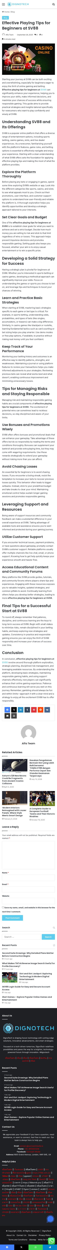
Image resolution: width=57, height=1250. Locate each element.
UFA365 (5, 1212)
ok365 (43, 1189)
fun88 (50, 1202)
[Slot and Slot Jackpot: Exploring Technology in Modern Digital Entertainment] (9, 977)
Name (5, 873)
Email (5, 884)
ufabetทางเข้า (38, 1212)
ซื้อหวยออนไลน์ (19, 1173)
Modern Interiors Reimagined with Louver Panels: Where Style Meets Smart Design (14, 811)
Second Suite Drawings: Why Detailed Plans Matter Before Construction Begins (28, 954)
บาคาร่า (17, 1182)
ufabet (13, 1176)
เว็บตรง (48, 1199)
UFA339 (26, 1202)
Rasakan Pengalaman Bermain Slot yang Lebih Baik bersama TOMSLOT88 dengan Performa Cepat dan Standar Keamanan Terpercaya (42, 768)
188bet (39, 1205)
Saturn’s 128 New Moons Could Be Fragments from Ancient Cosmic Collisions (14, 779)
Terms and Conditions (17, 1240)
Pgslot (26, 1189)
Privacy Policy (44, 1235)
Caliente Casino (8, 1209)
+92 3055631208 (31, 1149)
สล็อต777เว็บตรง (18, 1186)
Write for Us (43, 1240)
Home (6, 12)
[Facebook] (7, 710)
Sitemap (32, 1240)
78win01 (42, 1179)
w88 (4, 1205)
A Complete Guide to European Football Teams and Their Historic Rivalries (42, 812)
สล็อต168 (6, 1186)
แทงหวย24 (12, 1199)
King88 (9, 1189)
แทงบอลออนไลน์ (38, 1202)
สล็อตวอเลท (38, 1199)
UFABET (45, 1176)
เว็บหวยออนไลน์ (41, 1196)
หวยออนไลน (16, 1202)
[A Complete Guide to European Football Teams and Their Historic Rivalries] (42, 798)
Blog (13, 12)
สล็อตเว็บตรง (10, 1058)
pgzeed (27, 1176)
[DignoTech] (18, 4)
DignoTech (46, 1231)
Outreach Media (33, 1152)
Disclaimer (32, 1235)
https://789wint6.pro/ (32, 1182)
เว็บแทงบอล (18, 1169)
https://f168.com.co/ (41, 1173)
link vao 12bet (21, 1205)
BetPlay (44, 1058)
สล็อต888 (31, 1186)
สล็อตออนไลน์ (15, 1196)
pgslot (28, 1173)
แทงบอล (35, 1176)
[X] (14, 710)
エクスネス (22, 1209)
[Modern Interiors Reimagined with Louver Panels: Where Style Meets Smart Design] (14, 798)
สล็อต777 (47, 1182)
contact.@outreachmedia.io (31, 1146)
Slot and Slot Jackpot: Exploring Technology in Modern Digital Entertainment (35, 976)
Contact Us (21, 1235)
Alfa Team (9, 35)
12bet (10, 1205)
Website (5, 896)
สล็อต (19, 1058)
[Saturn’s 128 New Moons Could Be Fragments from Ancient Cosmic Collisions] (14, 766)
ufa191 (40, 1169)
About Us (11, 1235)
